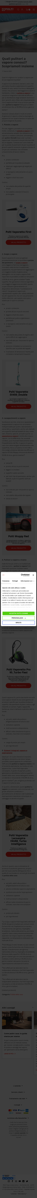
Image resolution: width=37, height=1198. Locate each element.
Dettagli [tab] (15, 581)
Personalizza (17, 618)
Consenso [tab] (5, 581)
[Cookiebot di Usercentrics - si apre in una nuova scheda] (22, 575)
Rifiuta (18, 622)
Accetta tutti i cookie (18, 613)
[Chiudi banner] (33, 575)
